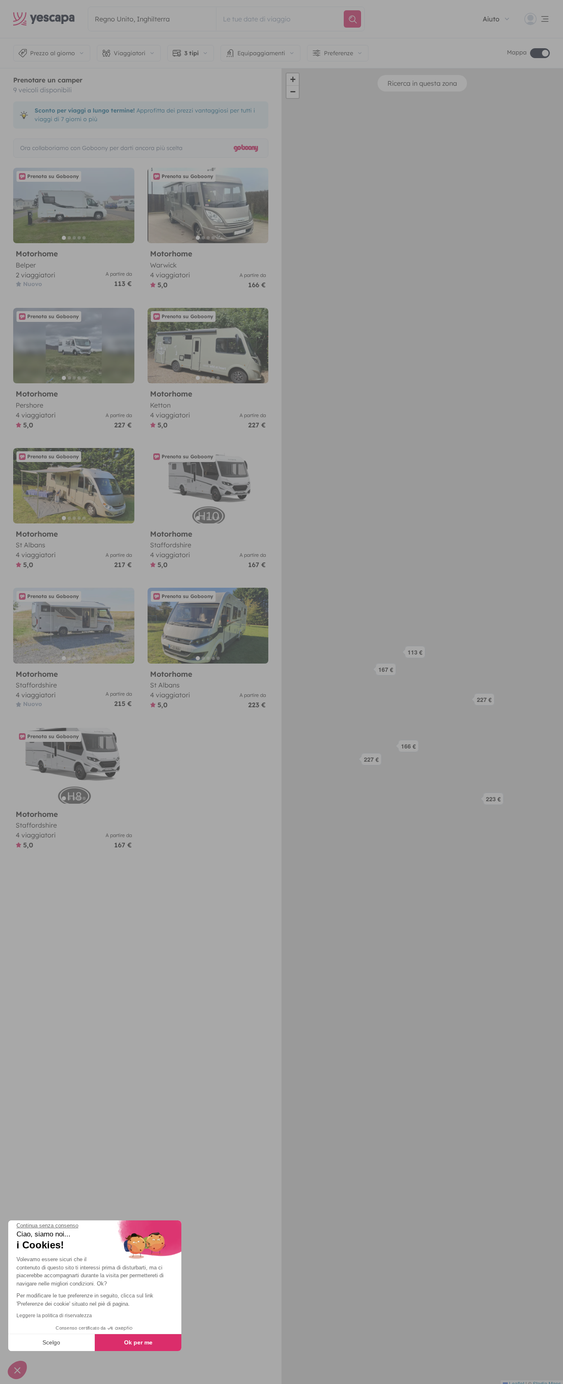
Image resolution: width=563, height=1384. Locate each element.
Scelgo (51, 1342)
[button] (416, 655)
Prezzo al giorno (52, 53)
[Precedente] (23, 205)
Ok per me (138, 1342)
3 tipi (191, 53)
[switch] (540, 53)
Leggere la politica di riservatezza (54, 1315)
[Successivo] (124, 205)
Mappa (517, 52)
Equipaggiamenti (261, 53)
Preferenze (338, 53)
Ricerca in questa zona (422, 83)
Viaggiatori (129, 53)
